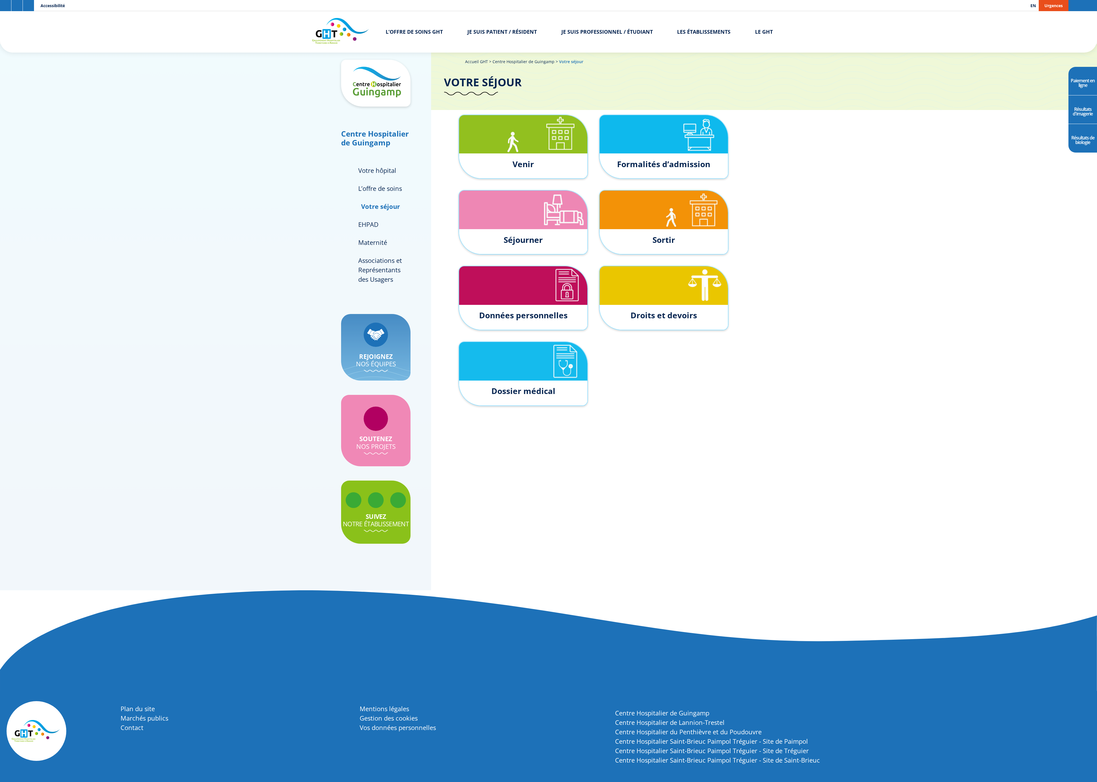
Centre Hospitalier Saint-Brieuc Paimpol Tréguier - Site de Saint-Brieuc (717, 760)
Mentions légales (384, 708)
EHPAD (368, 224)
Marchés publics (144, 718)
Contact (132, 727)
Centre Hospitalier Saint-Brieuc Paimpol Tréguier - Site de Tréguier (712, 750)
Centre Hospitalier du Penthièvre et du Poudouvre (688, 731)
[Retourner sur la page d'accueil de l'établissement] (376, 83)
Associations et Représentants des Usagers (380, 269)
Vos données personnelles (398, 727)
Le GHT (764, 31)
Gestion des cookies (389, 718)
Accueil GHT (476, 61)
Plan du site (138, 708)
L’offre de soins (380, 188)
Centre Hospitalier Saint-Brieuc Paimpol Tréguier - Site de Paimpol (711, 741)
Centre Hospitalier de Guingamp (523, 61)
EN (1033, 5)
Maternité (372, 242)
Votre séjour (380, 206)
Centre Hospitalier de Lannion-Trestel (669, 722)
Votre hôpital (377, 170)
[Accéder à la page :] (353, 500)
